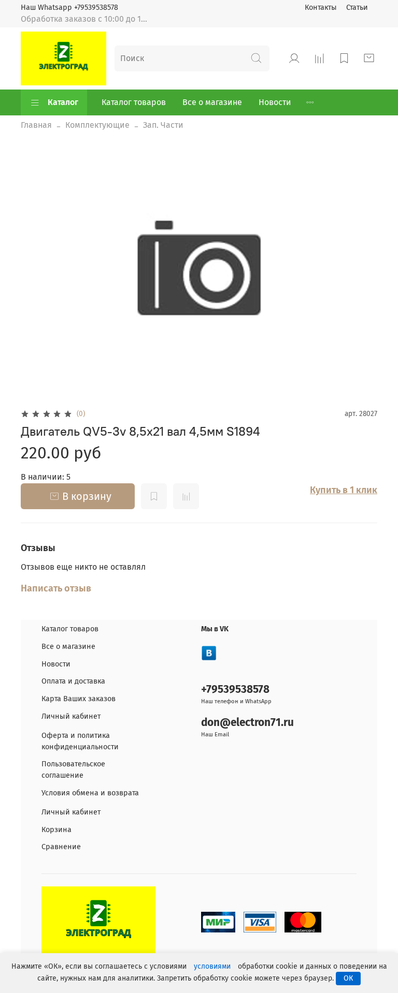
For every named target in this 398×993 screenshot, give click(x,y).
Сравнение (61, 846)
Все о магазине (212, 102)
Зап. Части (163, 125)
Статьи (357, 7)
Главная (36, 125)
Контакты (321, 7)
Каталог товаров (134, 102)
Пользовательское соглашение (73, 770)
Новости (275, 102)
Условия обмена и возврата (90, 793)
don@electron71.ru (247, 722)
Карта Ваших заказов (78, 698)
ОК (348, 978)
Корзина (56, 829)
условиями (212, 966)
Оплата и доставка (73, 681)
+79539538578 (235, 689)
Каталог (63, 102)
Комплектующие (97, 125)
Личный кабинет (71, 716)
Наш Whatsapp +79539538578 (69, 7)
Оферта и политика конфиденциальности (80, 741)
